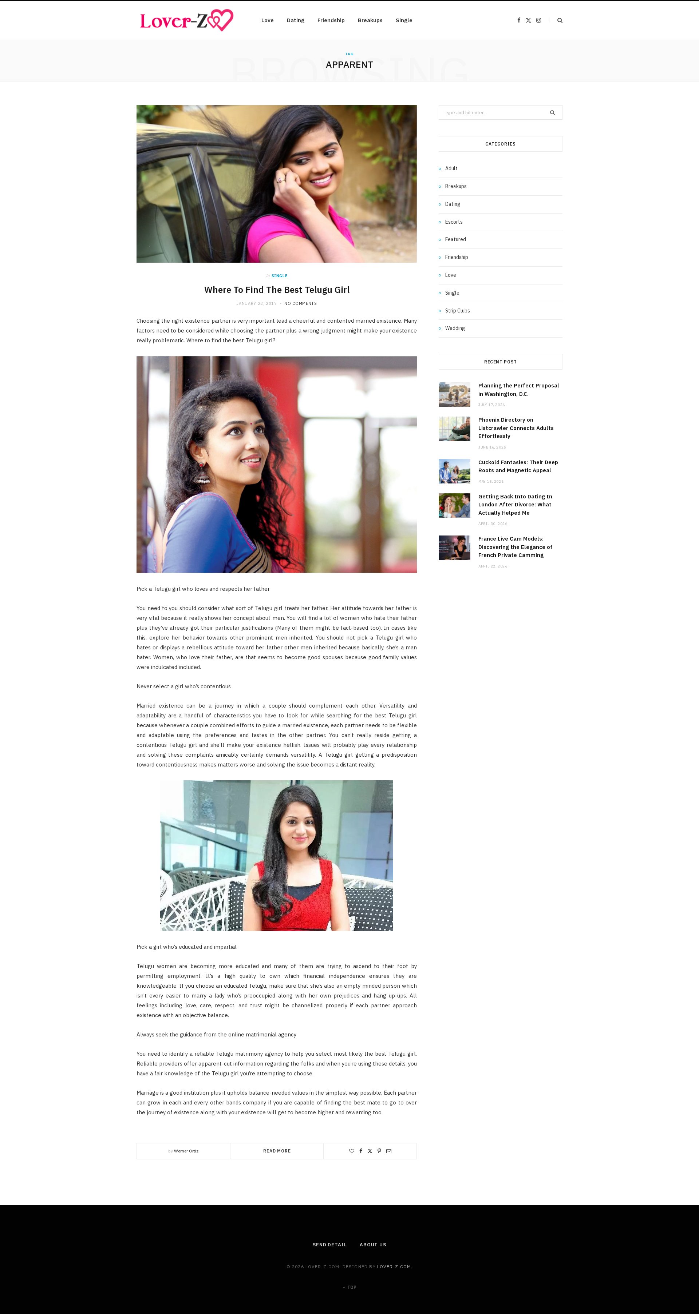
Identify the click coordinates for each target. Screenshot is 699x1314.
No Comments (300, 303)
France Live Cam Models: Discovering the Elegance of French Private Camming (515, 546)
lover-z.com (394, 1266)
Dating (295, 20)
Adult (451, 168)
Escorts (454, 222)
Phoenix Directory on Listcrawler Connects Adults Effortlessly (516, 427)
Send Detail (330, 1245)
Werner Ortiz (186, 1151)
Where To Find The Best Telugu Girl (277, 289)
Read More (277, 1151)
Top (351, 1287)
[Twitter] (369, 1151)
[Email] (388, 1151)
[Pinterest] (379, 1151)
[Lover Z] (187, 20)
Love (267, 20)
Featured (455, 239)
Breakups (370, 20)
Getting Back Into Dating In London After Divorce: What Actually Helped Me (515, 504)
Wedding (455, 328)
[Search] (555, 20)
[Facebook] (360, 1151)
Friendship (331, 20)
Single (404, 20)
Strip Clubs (457, 310)
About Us (373, 1245)
